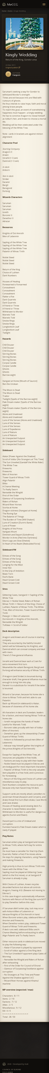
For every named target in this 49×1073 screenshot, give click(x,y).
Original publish (12, 67)
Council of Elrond (12, 1069)
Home (4, 11)
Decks (10, 11)
